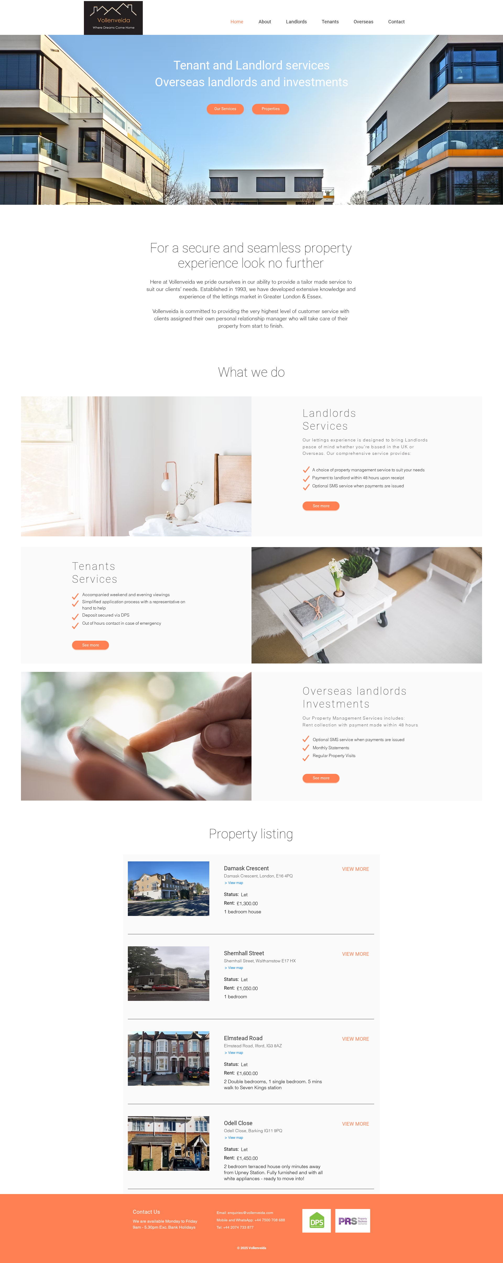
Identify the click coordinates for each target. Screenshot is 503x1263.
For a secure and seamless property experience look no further (251, 255)
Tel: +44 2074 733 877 (235, 1227)
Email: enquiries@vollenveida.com (245, 1213)
